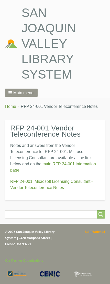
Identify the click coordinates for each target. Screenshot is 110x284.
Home (10, 106)
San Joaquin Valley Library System (48, 43)
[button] (21, 93)
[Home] (13, 43)
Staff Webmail (95, 232)
